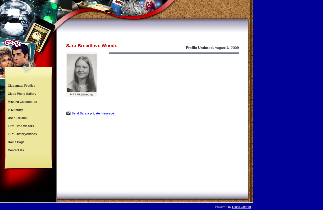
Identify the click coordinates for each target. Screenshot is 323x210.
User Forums (17, 118)
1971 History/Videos (22, 134)
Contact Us (16, 150)
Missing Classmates (22, 102)
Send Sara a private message (93, 113)
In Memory (15, 110)
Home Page (16, 142)
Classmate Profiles (21, 85)
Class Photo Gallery (22, 94)
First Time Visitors (21, 126)
